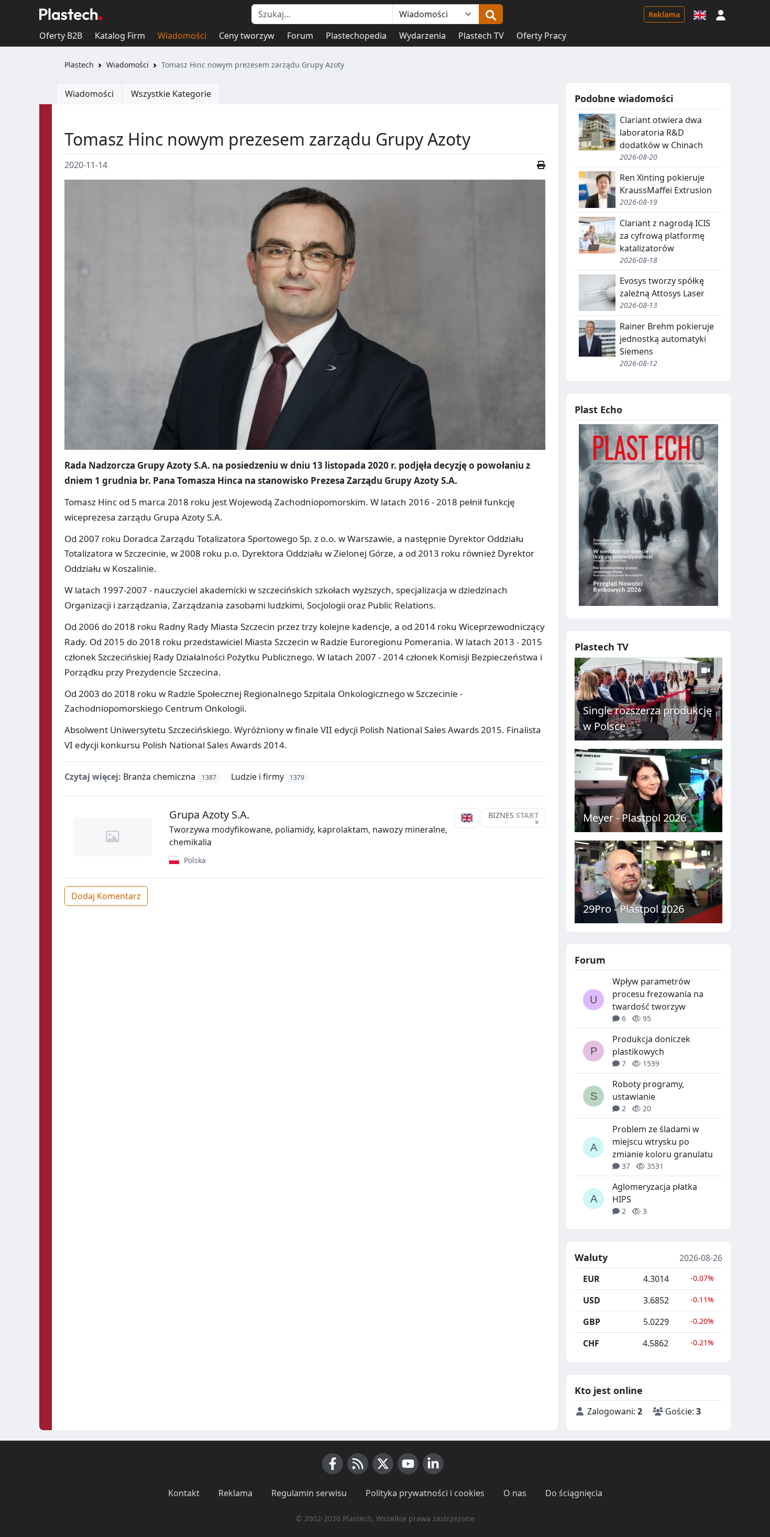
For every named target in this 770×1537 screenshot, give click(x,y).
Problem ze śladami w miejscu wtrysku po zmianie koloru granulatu (662, 1141)
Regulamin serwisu (309, 1493)
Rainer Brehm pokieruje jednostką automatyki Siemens (667, 338)
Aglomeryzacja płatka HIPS (654, 1193)
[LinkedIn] (433, 1463)
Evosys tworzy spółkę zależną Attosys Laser (662, 287)
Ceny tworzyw (246, 35)
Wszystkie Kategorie (171, 93)
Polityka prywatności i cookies (425, 1493)
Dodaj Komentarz (106, 896)
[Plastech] (70, 14)
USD (591, 1300)
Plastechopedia (356, 35)
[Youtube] (408, 1463)
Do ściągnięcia (573, 1493)
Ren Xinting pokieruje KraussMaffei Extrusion (666, 184)
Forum (300, 35)
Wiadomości (182, 35)
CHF (591, 1343)
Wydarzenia (422, 35)
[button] (721, 14)
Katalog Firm (120, 35)
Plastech (79, 65)
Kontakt (184, 1493)
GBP (591, 1322)
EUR (591, 1279)
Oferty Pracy (541, 35)
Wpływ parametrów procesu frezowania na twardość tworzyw (657, 994)
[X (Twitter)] (382, 1463)
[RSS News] (357, 1463)
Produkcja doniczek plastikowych (651, 1045)
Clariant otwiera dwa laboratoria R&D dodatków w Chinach (661, 132)
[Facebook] (332, 1463)
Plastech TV (481, 35)
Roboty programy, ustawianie (648, 1090)
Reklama (664, 14)
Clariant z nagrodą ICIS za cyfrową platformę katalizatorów (665, 235)
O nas (514, 1493)
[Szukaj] (491, 14)
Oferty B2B (60, 35)
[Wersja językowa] (700, 14)
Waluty (591, 1258)
